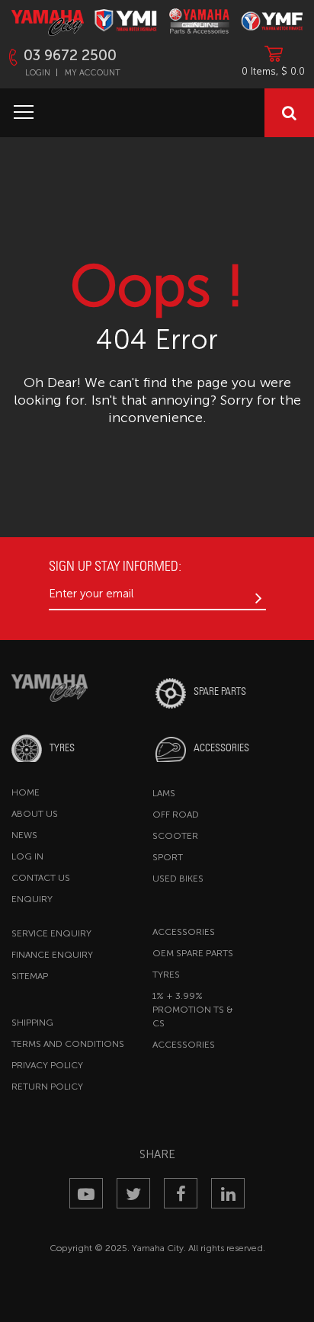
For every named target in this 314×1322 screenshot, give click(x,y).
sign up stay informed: (115, 566)
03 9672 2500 (70, 55)
